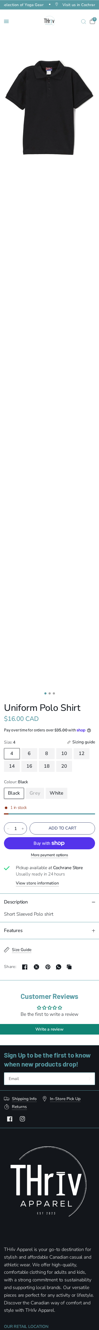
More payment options (49, 854)
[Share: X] (36, 967)
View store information (37, 883)
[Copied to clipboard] (69, 967)
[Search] (83, 21)
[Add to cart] (62, 828)
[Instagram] (22, 1119)
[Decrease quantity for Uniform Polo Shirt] (8, 829)
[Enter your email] (89, 1078)
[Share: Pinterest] (48, 967)
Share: (10, 967)
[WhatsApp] (58, 967)
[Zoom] (49, 107)
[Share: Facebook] (25, 967)
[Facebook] (10, 1119)
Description (16, 902)
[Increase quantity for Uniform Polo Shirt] (23, 829)
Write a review (49, 1029)
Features (13, 930)
